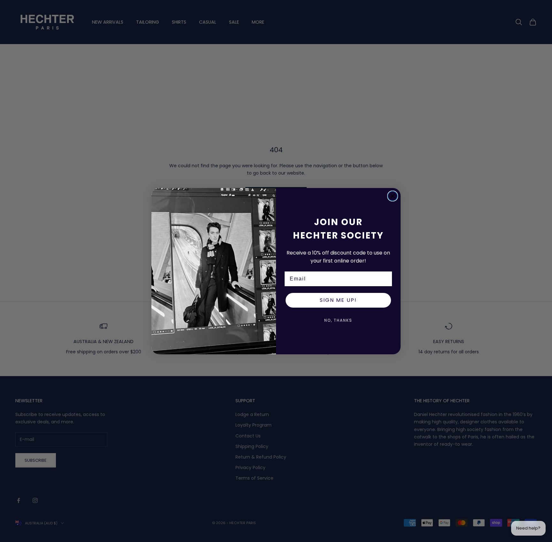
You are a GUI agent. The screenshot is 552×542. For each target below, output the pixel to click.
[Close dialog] (392, 196)
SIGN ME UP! (338, 300)
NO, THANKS (338, 320)
